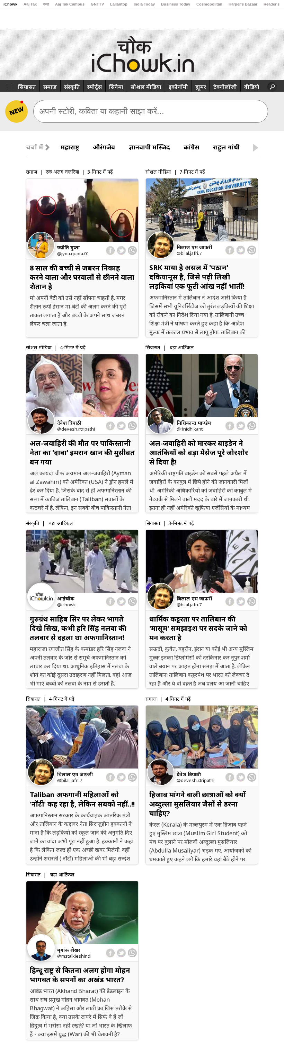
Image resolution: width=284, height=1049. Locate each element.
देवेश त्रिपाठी (69, 423)
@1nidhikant (190, 429)
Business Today (175, 4)
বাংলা (46, 4)
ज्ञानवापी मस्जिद (149, 147)
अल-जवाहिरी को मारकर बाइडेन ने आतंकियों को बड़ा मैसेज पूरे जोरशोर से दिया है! (198, 453)
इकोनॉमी (178, 87)
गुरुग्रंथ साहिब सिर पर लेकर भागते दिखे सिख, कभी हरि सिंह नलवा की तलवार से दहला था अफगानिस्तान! (78, 628)
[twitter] (121, 250)
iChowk (10, 4)
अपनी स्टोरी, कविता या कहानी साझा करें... (101, 111)
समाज (50, 87)
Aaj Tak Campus (70, 4)
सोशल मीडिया (146, 87)
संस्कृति (72, 87)
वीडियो (251, 87)
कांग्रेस (191, 147)
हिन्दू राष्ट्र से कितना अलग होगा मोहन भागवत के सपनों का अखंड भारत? (80, 975)
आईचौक (65, 598)
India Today (144, 4)
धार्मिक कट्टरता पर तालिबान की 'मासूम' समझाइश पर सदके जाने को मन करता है (198, 628)
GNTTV (97, 4)
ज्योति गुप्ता (68, 247)
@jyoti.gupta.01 (73, 253)
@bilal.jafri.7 (189, 253)
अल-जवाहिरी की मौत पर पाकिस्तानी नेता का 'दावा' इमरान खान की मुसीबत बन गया (82, 453)
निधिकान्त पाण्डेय (194, 423)
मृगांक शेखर (68, 950)
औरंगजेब (104, 147)
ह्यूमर (200, 87)
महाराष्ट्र (70, 147)
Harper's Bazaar (243, 4)
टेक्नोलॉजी (225, 87)
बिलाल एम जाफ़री (194, 247)
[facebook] (110, 250)
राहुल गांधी (226, 147)
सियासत (27, 87)
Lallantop (118, 4)
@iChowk (66, 604)
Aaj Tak (30, 4)
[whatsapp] (132, 250)
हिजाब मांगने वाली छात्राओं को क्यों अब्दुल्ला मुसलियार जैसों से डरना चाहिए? (197, 804)
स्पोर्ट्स (94, 87)
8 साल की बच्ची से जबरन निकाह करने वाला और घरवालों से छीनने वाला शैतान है (82, 277)
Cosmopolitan (209, 4)
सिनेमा (116, 87)
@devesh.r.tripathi (76, 429)
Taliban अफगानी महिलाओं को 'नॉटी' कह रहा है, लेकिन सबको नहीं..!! (82, 799)
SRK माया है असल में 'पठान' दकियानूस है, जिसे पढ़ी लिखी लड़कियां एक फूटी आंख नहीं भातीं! (197, 277)
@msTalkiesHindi (74, 956)
